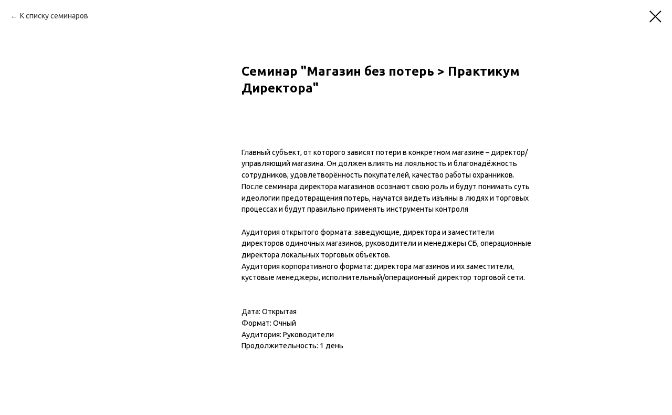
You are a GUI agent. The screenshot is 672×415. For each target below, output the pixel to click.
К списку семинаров (54, 16)
